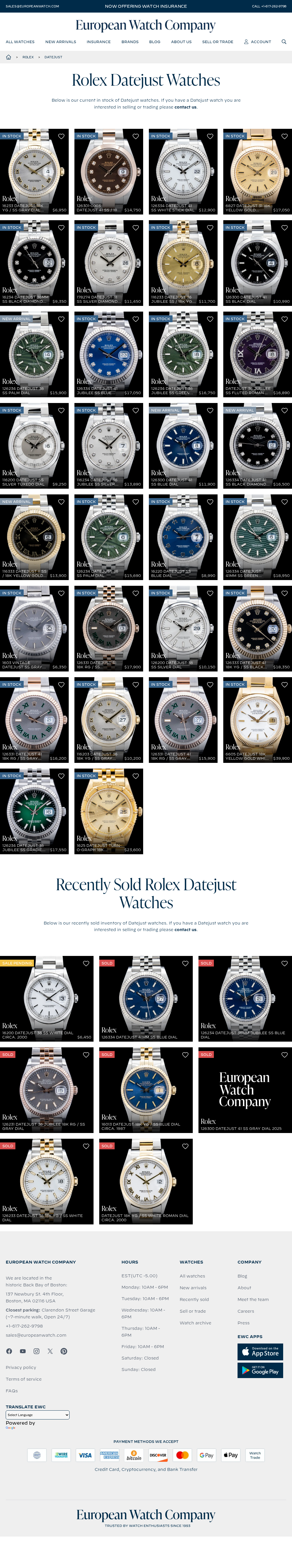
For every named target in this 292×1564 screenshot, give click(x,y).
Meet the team (253, 1299)
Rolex (28, 57)
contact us (185, 107)
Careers (246, 1311)
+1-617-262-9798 (24, 1326)
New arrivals (193, 1288)
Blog (242, 1276)
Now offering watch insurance (146, 6)
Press (244, 1323)
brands (130, 41)
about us (181, 41)
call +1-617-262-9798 (269, 6)
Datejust (53, 57)
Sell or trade (193, 1311)
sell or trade (217, 41)
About (244, 1288)
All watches (192, 1276)
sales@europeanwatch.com (32, 6)
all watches (20, 41)
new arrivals (60, 41)
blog (154, 41)
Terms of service (24, 1379)
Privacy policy (21, 1367)
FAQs (12, 1391)
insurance (99, 41)
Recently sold (194, 1299)
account (261, 42)
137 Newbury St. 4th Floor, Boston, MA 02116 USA (35, 1297)
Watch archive (195, 1323)
